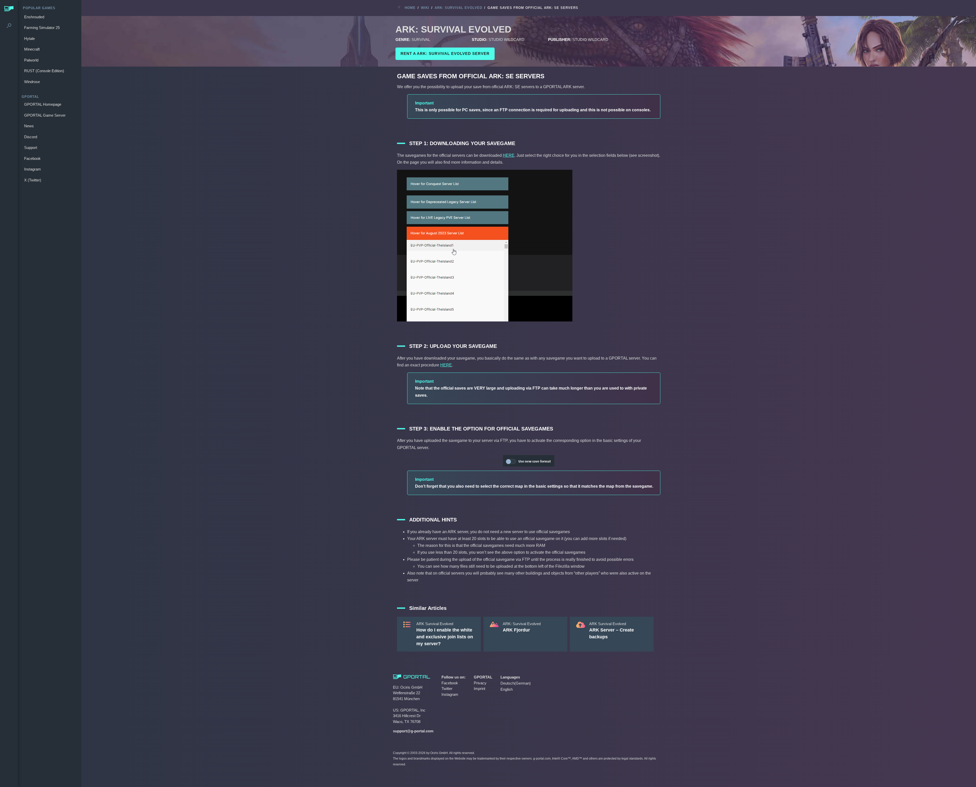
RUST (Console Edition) (44, 71)
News (29, 126)
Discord (30, 137)
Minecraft (32, 49)
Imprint (479, 688)
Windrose (32, 82)
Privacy (480, 683)
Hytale (29, 38)
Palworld (31, 60)
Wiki (425, 8)
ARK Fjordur (516, 629)
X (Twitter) (32, 180)
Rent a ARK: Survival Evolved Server (445, 53)
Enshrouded (34, 17)
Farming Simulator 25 (42, 27)
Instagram (32, 169)
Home (410, 8)
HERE (508, 155)
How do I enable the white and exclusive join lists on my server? (444, 636)
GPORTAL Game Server (45, 115)
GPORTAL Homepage (42, 104)
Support (30, 147)
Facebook (32, 158)
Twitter (446, 688)
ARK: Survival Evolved (458, 8)
